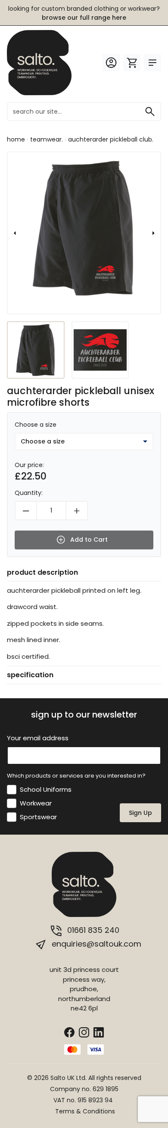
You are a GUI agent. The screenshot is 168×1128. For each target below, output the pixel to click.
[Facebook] (69, 1031)
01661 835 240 (92, 930)
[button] (15, 233)
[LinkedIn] (98, 1031)
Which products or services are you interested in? (76, 776)
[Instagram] (84, 1031)
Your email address (37, 737)
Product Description (42, 572)
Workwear (36, 803)
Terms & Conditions (85, 1111)
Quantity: (29, 493)
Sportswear (38, 816)
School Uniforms (46, 789)
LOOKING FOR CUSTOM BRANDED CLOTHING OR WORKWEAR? (84, 13)
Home (16, 139)
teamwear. (46, 139)
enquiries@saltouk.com (95, 943)
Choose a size (35, 424)
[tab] (84, 573)
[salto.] (39, 61)
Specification (30, 675)
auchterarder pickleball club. (110, 139)
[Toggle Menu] (152, 62)
